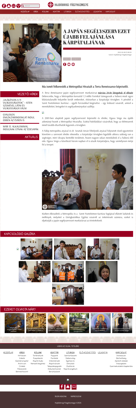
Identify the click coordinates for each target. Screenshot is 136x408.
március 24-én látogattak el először (115, 92)
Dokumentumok (54, 369)
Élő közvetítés (82, 12)
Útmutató (70, 363)
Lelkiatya (98, 12)
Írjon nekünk (61, 396)
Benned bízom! (22, 371)
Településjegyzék (54, 366)
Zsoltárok (70, 366)
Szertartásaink (70, 355)
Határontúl (76, 59)
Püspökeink (38, 358)
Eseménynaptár (22, 361)
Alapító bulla (38, 361)
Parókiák (54, 358)
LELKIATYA (103, 352)
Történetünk (38, 355)
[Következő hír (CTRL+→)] (129, 208)
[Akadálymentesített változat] (18, 5)
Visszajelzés (121, 363)
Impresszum (76, 396)
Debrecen (67, 59)
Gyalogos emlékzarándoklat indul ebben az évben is (19, 117)
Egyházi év (70, 361)
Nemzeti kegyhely (38, 363)
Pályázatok (22, 369)
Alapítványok (54, 363)
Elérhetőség (121, 358)
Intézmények (54, 361)
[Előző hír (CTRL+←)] (6, 208)
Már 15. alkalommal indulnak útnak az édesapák (21, 128)
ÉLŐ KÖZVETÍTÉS (88, 352)
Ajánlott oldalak (121, 361)
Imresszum (121, 355)
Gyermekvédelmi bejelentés (121, 366)
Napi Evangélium (70, 369)
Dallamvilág (70, 358)
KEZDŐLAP (8, 352)
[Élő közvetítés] (9, 5)
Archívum (22, 363)
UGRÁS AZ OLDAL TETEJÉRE (68, 346)
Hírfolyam (22, 355)
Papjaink (54, 355)
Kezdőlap (25, 12)
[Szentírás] (13, 5)
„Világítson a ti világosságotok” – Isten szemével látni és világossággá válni (17, 104)
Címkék (22, 366)
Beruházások (54, 371)
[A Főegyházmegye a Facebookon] (4, 5)
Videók (22, 358)
